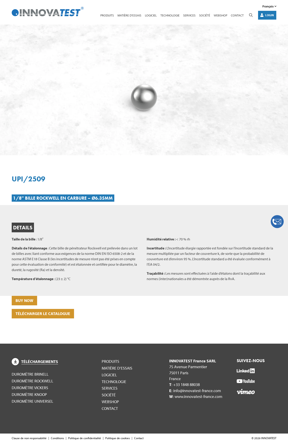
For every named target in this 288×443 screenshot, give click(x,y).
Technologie (170, 15)
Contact (237, 15)
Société (204, 15)
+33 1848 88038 (186, 384)
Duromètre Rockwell (32, 381)
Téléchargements (39, 361)
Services (189, 15)
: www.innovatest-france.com (195, 396)
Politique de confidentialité (84, 438)
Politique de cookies (117, 438)
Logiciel (151, 15)
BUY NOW (24, 300)
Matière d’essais (129, 15)
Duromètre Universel (32, 401)
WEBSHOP (220, 15)
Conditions (57, 438)
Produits (107, 15)
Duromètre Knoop (29, 394)
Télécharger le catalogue (43, 313)
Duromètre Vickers (30, 387)
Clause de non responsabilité (29, 438)
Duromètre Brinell (30, 374)
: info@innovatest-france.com (195, 390)
